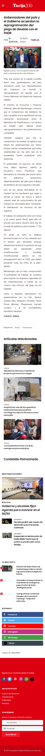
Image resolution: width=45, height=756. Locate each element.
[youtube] (15, 679)
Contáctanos (8, 697)
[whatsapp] (26, 679)
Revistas (5, 703)
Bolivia (17, 327)
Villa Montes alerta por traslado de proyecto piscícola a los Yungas (19, 372)
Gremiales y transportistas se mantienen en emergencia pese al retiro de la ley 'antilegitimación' (29, 584)
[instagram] (21, 679)
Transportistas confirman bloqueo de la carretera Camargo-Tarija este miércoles (27, 597)
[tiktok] (32, 679)
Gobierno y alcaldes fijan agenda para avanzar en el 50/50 (21, 510)
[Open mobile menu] (3, 5)
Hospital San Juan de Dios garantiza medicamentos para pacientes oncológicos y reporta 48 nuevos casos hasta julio (21, 411)
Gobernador (27, 327)
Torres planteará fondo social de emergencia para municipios (18, 447)
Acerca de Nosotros (10, 693)
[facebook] (4, 679)
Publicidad (6, 700)
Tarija (35, 39)
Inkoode (37, 750)
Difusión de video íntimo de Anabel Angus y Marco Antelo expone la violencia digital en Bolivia (29, 570)
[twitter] (10, 679)
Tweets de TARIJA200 (11, 653)
